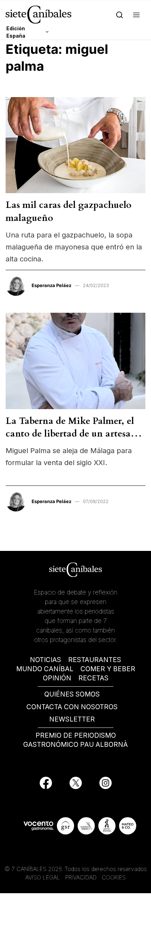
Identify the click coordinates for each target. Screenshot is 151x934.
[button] (136, 14)
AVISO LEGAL (42, 877)
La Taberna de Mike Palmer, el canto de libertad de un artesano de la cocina (74, 434)
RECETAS (93, 678)
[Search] (119, 15)
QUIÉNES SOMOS (72, 694)
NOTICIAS (45, 660)
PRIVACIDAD (81, 877)
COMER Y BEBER (107, 669)
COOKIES (114, 877)
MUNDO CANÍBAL (44, 669)
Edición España (15, 32)
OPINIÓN (57, 678)
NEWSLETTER (72, 719)
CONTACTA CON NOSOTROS (72, 707)
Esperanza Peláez (51, 285)
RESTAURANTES (94, 660)
